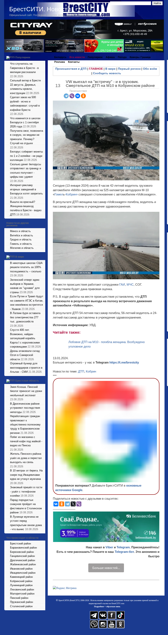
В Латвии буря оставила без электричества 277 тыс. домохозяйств (25, 317)
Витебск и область (21, 235)
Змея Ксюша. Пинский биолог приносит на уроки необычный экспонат (26, 391)
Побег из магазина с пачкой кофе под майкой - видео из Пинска (26, 441)
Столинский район (21, 606)
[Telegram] (66, 95)
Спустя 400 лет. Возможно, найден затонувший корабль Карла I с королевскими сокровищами (25, 338)
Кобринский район (21, 581)
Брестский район (20, 543)
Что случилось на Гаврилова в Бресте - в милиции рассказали (24, 68)
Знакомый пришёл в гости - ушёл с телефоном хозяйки (26, 491)
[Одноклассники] (83, 95)
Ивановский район (21, 568)
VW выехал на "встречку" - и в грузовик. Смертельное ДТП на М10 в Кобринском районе (110, 84)
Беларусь (60, 57)
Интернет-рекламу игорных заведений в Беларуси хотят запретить (26, 189)
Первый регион (129, 68)
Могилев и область (22, 247)
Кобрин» (72, 194)
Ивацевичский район (22, 572)
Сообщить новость (107, 73)
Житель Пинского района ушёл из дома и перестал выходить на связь (26, 458)
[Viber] (71, 95)
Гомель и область (21, 243)
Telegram (123, 547)
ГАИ (122, 284)
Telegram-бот (124, 551)
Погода (122, 57)
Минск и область (20, 231)
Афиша (110, 57)
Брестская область (27, 380)
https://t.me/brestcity (124, 362)
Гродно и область (21, 239)
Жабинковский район (23, 564)
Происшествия (78, 91)
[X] (73, 503)
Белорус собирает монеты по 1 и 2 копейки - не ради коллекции (26, 156)
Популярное (22, 57)
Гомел (58, 194)
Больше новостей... (106, 568)
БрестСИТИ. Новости (40, 9)
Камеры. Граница (140, 57)
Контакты (73, 62)
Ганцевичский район (22, 556)
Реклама (59, 62)
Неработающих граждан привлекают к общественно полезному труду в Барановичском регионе (25, 424)
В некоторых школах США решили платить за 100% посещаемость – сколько (26, 267)
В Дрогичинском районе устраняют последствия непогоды (25, 408)
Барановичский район (23, 547)
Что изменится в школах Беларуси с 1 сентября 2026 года (25, 122)
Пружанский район (21, 602)
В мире (19, 256)
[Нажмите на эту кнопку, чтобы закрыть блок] (43, 57)
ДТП (81, 371)
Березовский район (22, 551)
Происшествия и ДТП (70, 68)
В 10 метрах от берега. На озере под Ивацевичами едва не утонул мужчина (26, 474)
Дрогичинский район (22, 560)
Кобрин (91, 371)
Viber (109, 547)
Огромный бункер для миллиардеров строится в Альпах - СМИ (26, 367)
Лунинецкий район (21, 585)
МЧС (130, 284)
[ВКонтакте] (77, 95)
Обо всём (150, 68)
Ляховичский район (22, 589)
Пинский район (19, 597)
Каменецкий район (21, 576)
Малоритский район (22, 593)
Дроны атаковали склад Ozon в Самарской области (25, 355)
